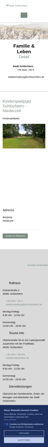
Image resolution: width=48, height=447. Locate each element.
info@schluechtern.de (17, 358)
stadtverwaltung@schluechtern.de (26, 77)
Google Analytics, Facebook (26, 425)
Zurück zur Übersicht (15, 236)
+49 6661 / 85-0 (25, 70)
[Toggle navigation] (24, 15)
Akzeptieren (24, 440)
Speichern (24, 433)
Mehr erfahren (10, 419)
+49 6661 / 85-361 (15, 354)
